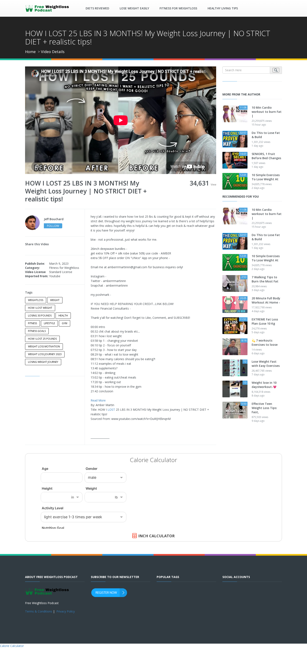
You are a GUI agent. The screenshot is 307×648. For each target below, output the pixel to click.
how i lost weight (40, 308)
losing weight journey (43, 362)
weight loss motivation (44, 346)
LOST (111, 410)
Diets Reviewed (97, 8)
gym (64, 323)
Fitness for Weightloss (178, 8)
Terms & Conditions (38, 611)
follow (53, 226)
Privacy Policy (65, 611)
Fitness (32, 323)
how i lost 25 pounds (42, 339)
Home (30, 51)
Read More (98, 400)
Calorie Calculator (12, 646)
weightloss (35, 300)
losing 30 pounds (40, 315)
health (63, 315)
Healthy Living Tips (223, 8)
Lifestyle (49, 323)
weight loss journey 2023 (45, 354)
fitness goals (37, 331)
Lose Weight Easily (134, 8)
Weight (55, 300)
